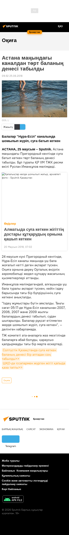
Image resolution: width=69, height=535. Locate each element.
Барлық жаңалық (12, 429)
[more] (63, 246)
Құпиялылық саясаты (16, 475)
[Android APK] (13, 499)
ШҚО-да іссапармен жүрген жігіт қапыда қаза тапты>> (34, 365)
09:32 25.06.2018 (12, 75)
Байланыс (8, 470)
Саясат (31, 429)
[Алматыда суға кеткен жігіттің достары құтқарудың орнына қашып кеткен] (34, 196)
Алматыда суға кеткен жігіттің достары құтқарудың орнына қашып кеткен (34, 234)
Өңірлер (10, 223)
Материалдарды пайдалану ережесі (25, 465)
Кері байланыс (11, 489)
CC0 (4, 120)
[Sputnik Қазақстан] (11, 27)
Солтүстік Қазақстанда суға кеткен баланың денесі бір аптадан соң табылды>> (29, 354)
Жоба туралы (11, 460)
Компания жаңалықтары (32, 470)
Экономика (46, 429)
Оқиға (6, 380)
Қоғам (61, 429)
